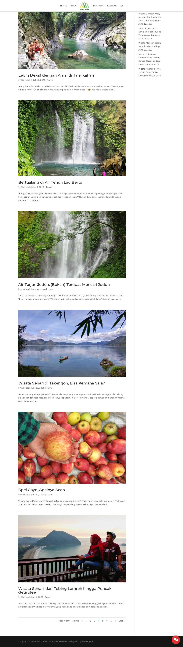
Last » (122, 621)
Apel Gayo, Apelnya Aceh (41, 490)
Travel (50, 80)
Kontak (112, 6)
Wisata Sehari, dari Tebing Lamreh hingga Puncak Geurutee (65, 590)
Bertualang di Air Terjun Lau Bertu (50, 182)
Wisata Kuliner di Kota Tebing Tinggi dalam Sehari (149, 72)
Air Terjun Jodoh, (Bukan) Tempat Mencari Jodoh (64, 284)
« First (75, 621)
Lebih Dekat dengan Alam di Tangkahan (56, 75)
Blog (73, 6)
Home (63, 6)
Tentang (98, 6)
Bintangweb (88, 641)
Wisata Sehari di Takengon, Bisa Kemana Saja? (61, 383)
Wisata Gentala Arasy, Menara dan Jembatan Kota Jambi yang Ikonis (149, 17)
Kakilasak (25, 80)
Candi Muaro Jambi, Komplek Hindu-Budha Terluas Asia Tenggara (149, 32)
